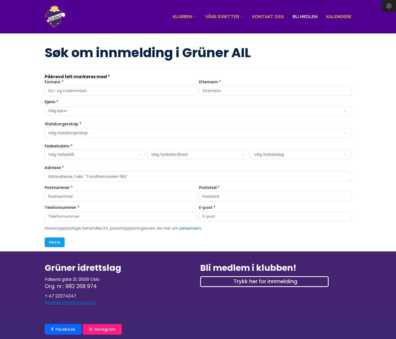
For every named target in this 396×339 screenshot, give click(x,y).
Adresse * (54, 168)
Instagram (105, 329)
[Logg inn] (389, 6)
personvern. (191, 228)
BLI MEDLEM (305, 17)
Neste (54, 242)
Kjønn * (51, 102)
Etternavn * (210, 82)
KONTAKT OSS (268, 17)
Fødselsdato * (58, 146)
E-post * (207, 207)
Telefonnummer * (62, 207)
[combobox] (198, 111)
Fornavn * (54, 82)
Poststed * (209, 187)
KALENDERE (338, 17)
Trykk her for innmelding (265, 281)
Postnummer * (59, 187)
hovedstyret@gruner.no (70, 302)
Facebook (65, 329)
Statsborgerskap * (63, 124)
